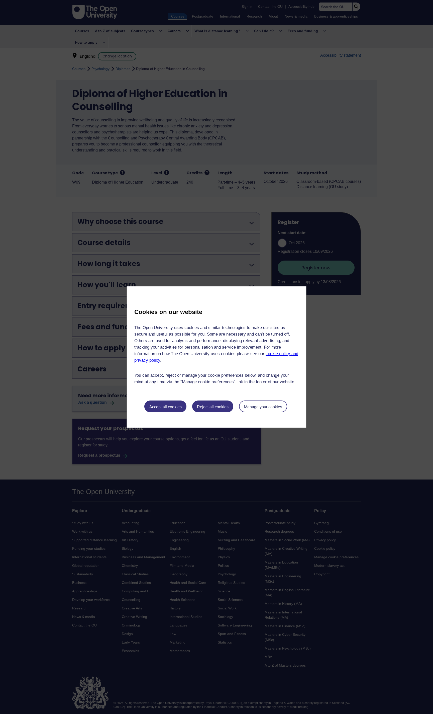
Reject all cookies (213, 407)
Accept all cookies (165, 407)
